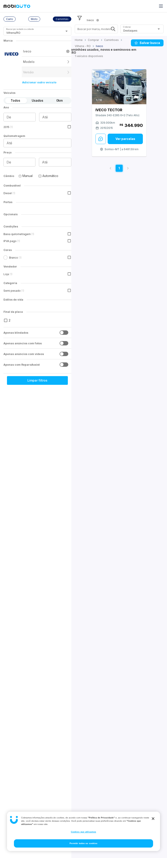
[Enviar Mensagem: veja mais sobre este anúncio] (100, 139)
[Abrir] (66, 31)
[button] (9, 19)
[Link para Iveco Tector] (119, 86)
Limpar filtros (37, 380)
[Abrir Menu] (161, 6)
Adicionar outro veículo (39, 82)
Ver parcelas (125, 139)
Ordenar (127, 27)
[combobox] (32, 33)
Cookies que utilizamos (83, 832)
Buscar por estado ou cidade (20, 29)
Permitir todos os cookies (84, 843)
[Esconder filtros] (79, 18)
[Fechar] (153, 818)
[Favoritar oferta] (140, 74)
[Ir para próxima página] (127, 168)
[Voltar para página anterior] (110, 168)
